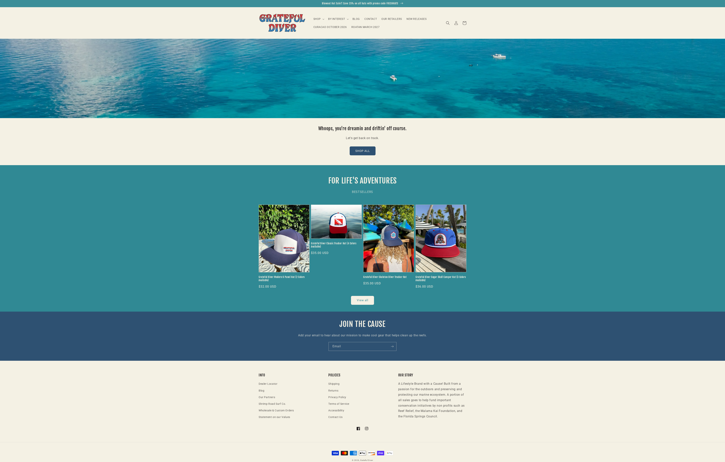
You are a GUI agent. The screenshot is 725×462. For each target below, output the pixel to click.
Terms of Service (338, 403)
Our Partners (267, 397)
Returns (333, 390)
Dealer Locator (268, 383)
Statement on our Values (274, 417)
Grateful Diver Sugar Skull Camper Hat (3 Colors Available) (441, 278)
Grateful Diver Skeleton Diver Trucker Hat (385, 277)
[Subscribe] (392, 346)
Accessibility (336, 410)
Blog (261, 390)
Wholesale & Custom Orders (276, 410)
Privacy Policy (337, 397)
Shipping (333, 383)
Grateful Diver (366, 460)
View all (362, 300)
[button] (318, 19)
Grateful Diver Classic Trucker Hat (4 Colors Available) (333, 245)
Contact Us (335, 417)
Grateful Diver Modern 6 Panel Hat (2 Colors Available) (282, 278)
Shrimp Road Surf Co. (272, 403)
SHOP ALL (362, 151)
